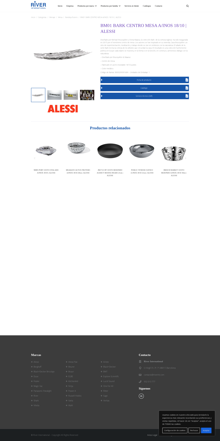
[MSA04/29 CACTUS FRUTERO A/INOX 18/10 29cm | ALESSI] (78, 151)
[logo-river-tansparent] (39, 6)
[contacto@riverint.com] (141, 375)
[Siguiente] (185, 157)
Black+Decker (109, 366)
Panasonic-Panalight (42, 390)
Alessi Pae (72, 362)
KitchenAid (73, 381)
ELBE (70, 376)
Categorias (42, 17)
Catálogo (144, 88)
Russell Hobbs (74, 395)
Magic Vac (38, 386)
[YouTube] (141, 396)
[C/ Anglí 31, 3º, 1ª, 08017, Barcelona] (141, 368)
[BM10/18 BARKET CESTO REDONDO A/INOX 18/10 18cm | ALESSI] (174, 151)
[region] (187, 423)
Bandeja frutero (71, 17)
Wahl (70, 405)
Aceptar (206, 430)
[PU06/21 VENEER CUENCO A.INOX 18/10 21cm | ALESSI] (142, 151)
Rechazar (194, 430)
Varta (70, 400)
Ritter (105, 390)
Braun (71, 371)
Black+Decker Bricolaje (44, 371)
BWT (105, 371)
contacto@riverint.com (154, 374)
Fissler (36, 381)
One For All (108, 386)
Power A (72, 390)
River (36, 395)
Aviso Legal (152, 435)
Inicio (33, 17)
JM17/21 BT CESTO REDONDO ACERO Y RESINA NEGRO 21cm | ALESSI (110, 173)
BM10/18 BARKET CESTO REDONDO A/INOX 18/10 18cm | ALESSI (174, 173)
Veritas (106, 400)
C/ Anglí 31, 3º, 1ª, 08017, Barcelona (160, 367)
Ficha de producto (144, 80)
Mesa (60, 17)
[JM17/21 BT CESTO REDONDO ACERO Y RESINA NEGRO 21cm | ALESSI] (110, 151)
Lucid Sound (109, 381)
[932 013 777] (141, 381)
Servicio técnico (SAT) (144, 96)
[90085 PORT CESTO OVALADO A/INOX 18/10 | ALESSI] (46, 151)
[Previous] (34, 157)
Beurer (71, 366)
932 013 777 (149, 381)
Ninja (70, 386)
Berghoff (37, 366)
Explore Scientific (111, 376)
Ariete (106, 362)
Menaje (52, 17)
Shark (36, 400)
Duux (36, 376)
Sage (105, 395)
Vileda (36, 405)
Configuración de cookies (174, 430)
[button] (96, 6)
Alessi (36, 362)
